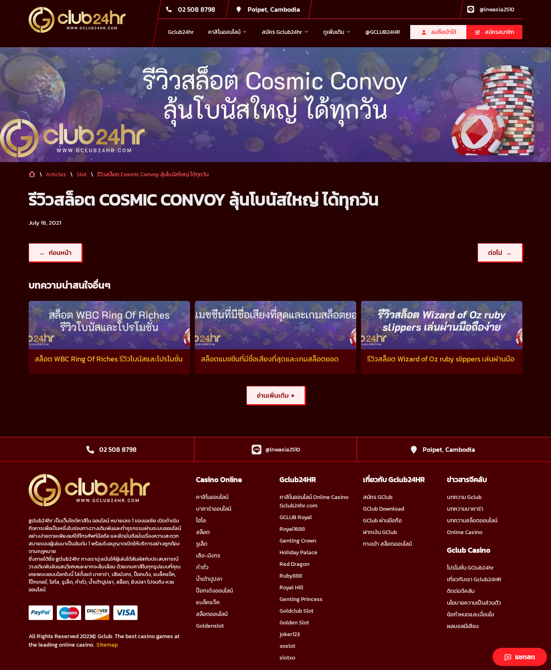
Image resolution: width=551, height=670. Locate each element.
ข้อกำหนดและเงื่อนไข (470, 614)
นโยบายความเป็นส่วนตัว (474, 603)
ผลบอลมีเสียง (463, 626)
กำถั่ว (202, 567)
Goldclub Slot (296, 611)
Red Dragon (294, 564)
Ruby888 (291, 576)
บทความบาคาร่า (465, 509)
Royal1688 (292, 529)
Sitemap (107, 645)
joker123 (290, 634)
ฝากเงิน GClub (380, 532)
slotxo (287, 657)
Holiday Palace (298, 552)
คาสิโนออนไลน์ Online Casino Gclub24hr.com (314, 501)
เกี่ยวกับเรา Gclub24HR (474, 579)
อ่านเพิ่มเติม (275, 395)
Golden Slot (294, 622)
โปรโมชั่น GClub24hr (470, 568)
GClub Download (383, 509)
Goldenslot (210, 626)
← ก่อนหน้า (55, 252)
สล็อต (203, 532)
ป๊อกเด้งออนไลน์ (214, 591)
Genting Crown (298, 540)
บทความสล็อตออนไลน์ (472, 520)
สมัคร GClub (377, 497)
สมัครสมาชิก (499, 32)
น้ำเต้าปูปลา (209, 579)
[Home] (77, 20)
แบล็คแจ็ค (208, 602)
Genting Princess (301, 599)
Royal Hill (291, 587)
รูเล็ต (201, 544)
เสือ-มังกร (208, 555)
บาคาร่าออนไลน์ (213, 509)
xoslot (287, 646)
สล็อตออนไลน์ (211, 614)
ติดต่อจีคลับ (461, 591)
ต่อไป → (500, 252)
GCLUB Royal (296, 517)
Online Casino (464, 532)
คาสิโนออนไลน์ (212, 497)
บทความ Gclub (464, 497)
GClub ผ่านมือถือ (382, 520)
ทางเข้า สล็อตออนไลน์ (387, 544)
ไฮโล (201, 520)
